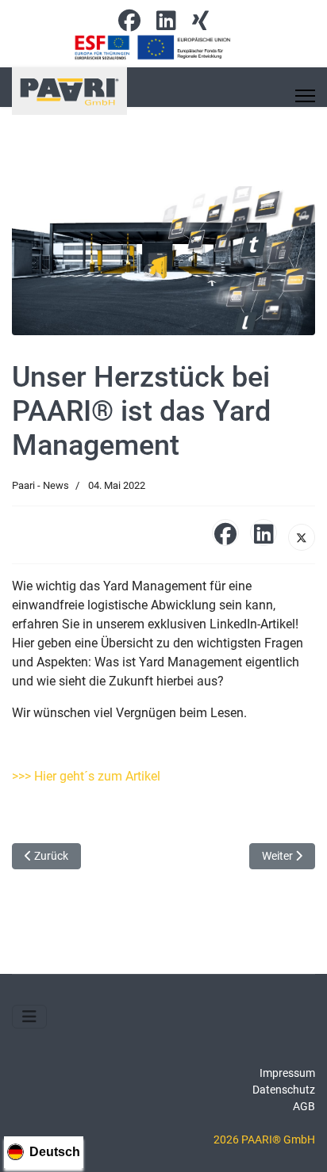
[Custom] (200, 24)
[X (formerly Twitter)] (301, 537)
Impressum (287, 1073)
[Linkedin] (166, 24)
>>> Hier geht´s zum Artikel (86, 776)
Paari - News (40, 485)
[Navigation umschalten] (29, 1017)
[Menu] (305, 96)
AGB (304, 1106)
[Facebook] (129, 24)
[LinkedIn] (263, 532)
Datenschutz (283, 1089)
